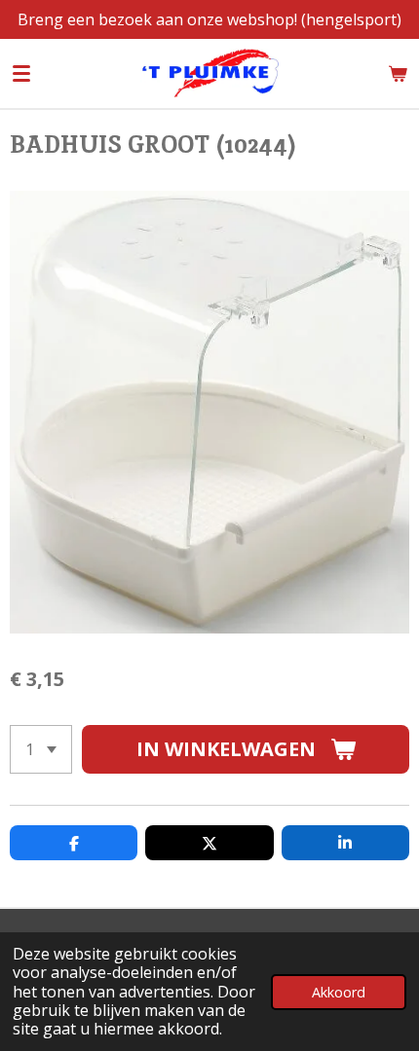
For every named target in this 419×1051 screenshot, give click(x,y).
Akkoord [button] (338, 992)
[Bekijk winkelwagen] (397, 73)
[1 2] (41, 749)
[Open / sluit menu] (21, 73)
